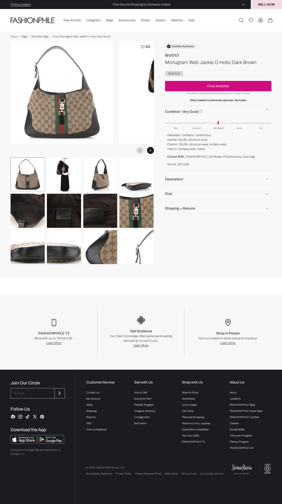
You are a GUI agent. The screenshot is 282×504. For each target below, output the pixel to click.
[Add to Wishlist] (145, 47)
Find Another (218, 86)
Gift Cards (188, 411)
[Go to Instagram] (20, 416)
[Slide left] (139, 150)
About (233, 392)
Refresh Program (144, 404)
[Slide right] (150, 150)
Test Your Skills (190, 435)
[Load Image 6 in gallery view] (64, 211)
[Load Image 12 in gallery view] (136, 247)
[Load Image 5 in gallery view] (28, 211)
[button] (241, 20)
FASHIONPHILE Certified (244, 417)
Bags (24, 36)
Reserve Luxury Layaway (196, 423)
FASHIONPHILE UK (241, 447)
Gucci (14, 36)
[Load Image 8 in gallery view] (136, 211)
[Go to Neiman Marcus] (242, 469)
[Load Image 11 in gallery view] (100, 247)
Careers (234, 423)
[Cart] (270, 20)
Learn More (53, 343)
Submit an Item (142, 398)
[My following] (251, 20)
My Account (93, 398)
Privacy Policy (124, 473)
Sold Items (140, 423)
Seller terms (171, 473)
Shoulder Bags (40, 36)
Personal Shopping (193, 417)
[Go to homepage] (32, 20)
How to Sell (140, 392)
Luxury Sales (189, 404)
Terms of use (188, 473)
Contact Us (92, 392)
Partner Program (239, 441)
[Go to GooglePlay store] (51, 442)
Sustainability (237, 429)
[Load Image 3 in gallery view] (100, 174)
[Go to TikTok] (27, 416)
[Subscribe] (59, 393)
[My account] (260, 20)
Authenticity (188, 398)
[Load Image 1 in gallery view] (28, 174)
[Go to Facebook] (13, 416)
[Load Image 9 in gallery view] (28, 247)
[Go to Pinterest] (42, 416)
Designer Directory (144, 411)
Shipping (91, 411)
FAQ (89, 423)
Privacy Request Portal (148, 473)
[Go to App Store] (24, 442)
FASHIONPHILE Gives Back (246, 411)
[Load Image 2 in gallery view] (64, 174)
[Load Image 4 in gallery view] (136, 174)
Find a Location (21, 4)
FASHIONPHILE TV (193, 441)
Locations (235, 398)
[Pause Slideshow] (243, 4)
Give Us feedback (96, 429)
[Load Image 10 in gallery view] (64, 247)
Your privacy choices (211, 473)
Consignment (142, 417)
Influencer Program (241, 435)
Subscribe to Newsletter (195, 429)
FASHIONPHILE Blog (242, 404)
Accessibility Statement (99, 473)
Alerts (89, 404)
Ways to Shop (190, 392)
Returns (91, 417)
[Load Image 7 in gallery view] (100, 211)
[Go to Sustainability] (267, 469)
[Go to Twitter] (34, 416)
